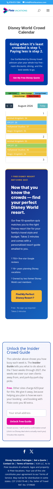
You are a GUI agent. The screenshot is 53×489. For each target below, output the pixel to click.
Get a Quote (40, 460)
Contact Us (9, 463)
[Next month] (11, 106)
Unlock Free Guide (20, 421)
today (42, 105)
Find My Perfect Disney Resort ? (25, 296)
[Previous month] (7, 106)
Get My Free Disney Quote (26, 77)
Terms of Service (25, 463)
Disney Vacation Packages (18, 460)
